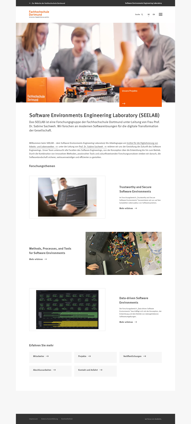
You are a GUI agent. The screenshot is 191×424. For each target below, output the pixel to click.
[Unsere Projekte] (140, 104)
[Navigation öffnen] (160, 14)
